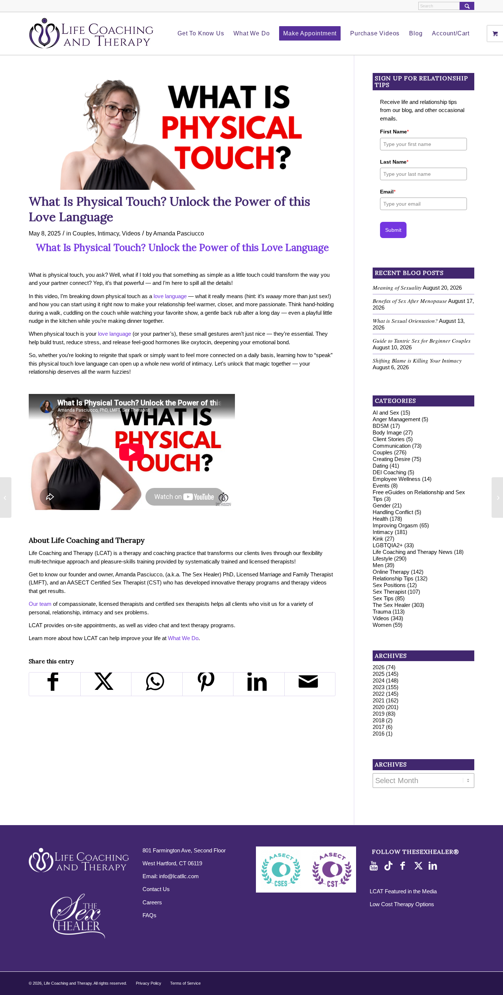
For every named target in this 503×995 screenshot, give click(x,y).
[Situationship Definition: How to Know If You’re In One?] (497, 497)
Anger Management (396, 419)
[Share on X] (106, 684)
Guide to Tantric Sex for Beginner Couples (422, 340)
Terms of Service (185, 983)
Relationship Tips (393, 578)
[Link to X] (419, 866)
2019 (378, 714)
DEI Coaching (389, 472)
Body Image (387, 432)
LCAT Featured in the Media (403, 891)
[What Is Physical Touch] (182, 131)
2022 (378, 694)
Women (382, 625)
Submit (393, 230)
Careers (152, 902)
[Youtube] (375, 866)
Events (381, 485)
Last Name (394, 162)
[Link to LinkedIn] (434, 866)
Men (378, 565)
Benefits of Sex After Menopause (410, 300)
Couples (84, 233)
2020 (378, 707)
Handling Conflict (393, 512)
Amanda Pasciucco (178, 233)
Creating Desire (391, 459)
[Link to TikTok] (389, 866)
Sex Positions (389, 585)
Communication (392, 446)
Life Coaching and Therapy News (413, 552)
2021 (378, 700)
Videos (131, 233)
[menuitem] (201, 33)
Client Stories (389, 439)
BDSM (381, 426)
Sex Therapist (389, 592)
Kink (378, 538)
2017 (378, 727)
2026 (378, 667)
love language (170, 296)
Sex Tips (383, 598)
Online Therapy (391, 572)
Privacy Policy (148, 983)
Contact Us (156, 889)
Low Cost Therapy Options (402, 904)
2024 (378, 680)
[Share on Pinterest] (208, 684)
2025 (378, 674)
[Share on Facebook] (54, 684)
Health (380, 519)
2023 (378, 687)
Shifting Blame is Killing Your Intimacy (417, 360)
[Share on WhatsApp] (156, 684)
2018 (378, 720)
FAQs (149, 915)
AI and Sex (386, 412)
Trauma (382, 611)
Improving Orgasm (395, 525)
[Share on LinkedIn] (258, 684)
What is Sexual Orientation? (405, 320)
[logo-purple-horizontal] (91, 33)
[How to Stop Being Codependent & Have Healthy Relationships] (5, 497)
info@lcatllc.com (179, 876)
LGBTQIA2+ (388, 545)
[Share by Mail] (310, 684)
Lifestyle (383, 558)
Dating (380, 465)
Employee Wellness (397, 479)
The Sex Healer (391, 605)
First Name (394, 132)
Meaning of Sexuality (397, 287)
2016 (378, 733)
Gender (382, 505)
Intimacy (108, 233)
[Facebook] (404, 866)
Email (387, 192)
